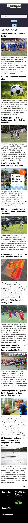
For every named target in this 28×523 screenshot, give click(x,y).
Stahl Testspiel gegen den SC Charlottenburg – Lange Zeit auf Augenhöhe (13, 120)
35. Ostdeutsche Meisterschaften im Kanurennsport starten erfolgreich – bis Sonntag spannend (13, 441)
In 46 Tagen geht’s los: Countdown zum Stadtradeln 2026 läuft (14, 255)
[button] (7, 496)
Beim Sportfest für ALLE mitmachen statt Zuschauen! (12, 164)
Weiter (24, 486)
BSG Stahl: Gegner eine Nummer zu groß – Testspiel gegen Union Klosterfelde (13, 211)
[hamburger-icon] (2, 12)
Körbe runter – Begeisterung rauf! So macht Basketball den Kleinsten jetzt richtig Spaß (14, 347)
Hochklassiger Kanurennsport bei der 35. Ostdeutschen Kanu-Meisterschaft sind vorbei (13, 393)
